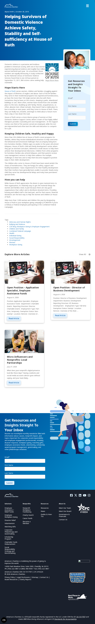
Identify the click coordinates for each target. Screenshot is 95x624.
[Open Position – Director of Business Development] (70, 272)
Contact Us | (45, 577)
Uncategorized (14, 240)
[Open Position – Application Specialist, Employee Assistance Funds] (24, 272)
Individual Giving (15, 235)
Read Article (15, 318)
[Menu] (87, 6)
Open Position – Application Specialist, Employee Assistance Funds (23, 290)
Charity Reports (25, 579)
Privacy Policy (10, 577)
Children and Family (16, 229)
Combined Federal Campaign (20, 231)
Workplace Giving (15, 244)
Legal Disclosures (23, 577)
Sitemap (35, 577)
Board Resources (11, 579)
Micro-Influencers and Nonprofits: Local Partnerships (20, 359)
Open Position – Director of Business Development (69, 289)
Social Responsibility (16, 238)
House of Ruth (10, 91)
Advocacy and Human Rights (20, 222)
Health (11, 233)
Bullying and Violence (17, 224)
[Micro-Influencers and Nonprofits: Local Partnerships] (24, 341)
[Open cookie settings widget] (4, 620)
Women (12, 242)
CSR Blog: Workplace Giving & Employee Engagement (29, 226)
